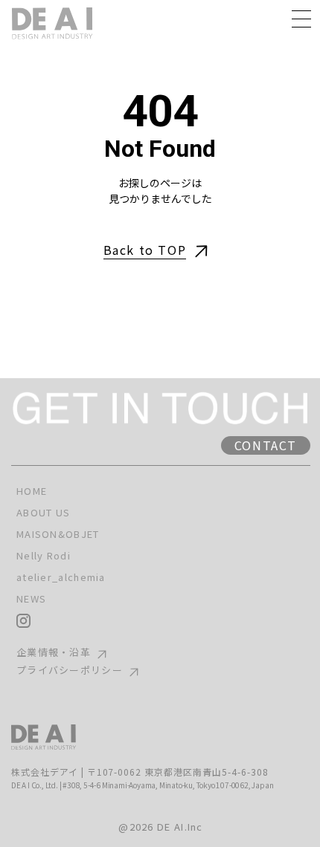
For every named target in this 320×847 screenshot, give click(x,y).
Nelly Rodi (43, 556)
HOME (31, 491)
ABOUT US (43, 512)
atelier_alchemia (61, 577)
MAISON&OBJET (58, 534)
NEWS (31, 599)
